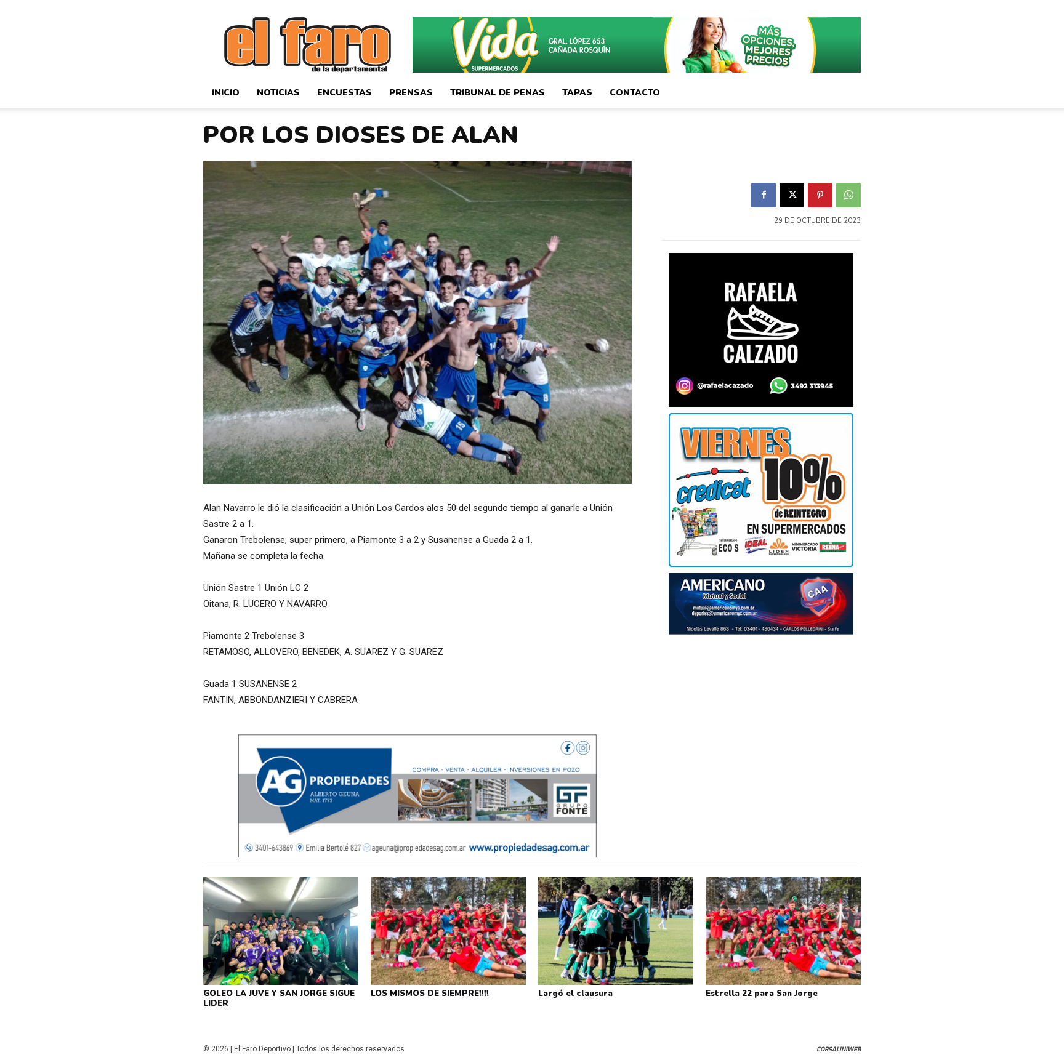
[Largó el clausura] (615, 931)
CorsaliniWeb (838, 1049)
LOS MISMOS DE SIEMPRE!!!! (430, 993)
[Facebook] (763, 195)
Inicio (226, 92)
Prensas (411, 92)
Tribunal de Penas (497, 92)
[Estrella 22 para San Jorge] (783, 931)
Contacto (635, 92)
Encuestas (344, 92)
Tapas (577, 92)
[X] (792, 195)
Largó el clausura (575, 993)
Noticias (278, 92)
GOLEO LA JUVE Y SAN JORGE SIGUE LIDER (279, 998)
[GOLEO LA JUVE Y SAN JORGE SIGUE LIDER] (280, 931)
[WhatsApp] (848, 195)
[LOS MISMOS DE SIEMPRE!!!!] (448, 931)
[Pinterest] (820, 195)
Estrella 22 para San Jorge (762, 993)
